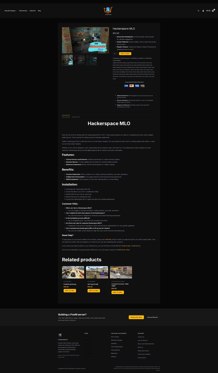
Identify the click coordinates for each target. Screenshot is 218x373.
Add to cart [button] (69, 290)
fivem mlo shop (135, 69)
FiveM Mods (148, 58)
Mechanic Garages (116, 340)
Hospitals (114, 343)
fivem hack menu (128, 65)
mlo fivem (115, 76)
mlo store (145, 76)
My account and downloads (146, 344)
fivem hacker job (147, 65)
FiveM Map (134, 58)
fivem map (151, 67)
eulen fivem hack (132, 62)
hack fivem (140, 74)
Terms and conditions (144, 354)
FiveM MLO (141, 58)
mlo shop (129, 76)
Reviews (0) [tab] (76, 117)
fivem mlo (115, 69)
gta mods (134, 74)
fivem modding (120, 72)
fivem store (143, 72)
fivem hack (119, 65)
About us (140, 347)
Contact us (141, 337)
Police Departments (117, 346)
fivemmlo (115, 74)
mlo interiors (122, 76)
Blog (39, 10)
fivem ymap (150, 72)
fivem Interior (143, 67)
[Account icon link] (203, 10)
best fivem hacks (121, 62)
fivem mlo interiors (124, 69)
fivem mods (128, 72)
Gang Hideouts (115, 350)
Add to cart (125, 53)
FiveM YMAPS (117, 60)
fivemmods (122, 74)
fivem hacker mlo (118, 67)
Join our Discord (152, 317)
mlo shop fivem (137, 76)
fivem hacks (135, 67)
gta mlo (128, 74)
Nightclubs (114, 353)
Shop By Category (10, 10)
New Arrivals (23, 10)
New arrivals (88, 340)
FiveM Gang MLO (125, 58)
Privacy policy (142, 357)
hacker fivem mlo (149, 74)
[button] (16, 10)
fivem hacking (127, 67)
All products (88, 337)
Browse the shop (136, 317)
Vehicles (113, 356)
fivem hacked (138, 65)
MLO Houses (115, 337)
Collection (32, 10)
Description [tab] (66, 117)
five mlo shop (141, 62)
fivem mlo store (144, 69)
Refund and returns (143, 351)
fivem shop (136, 72)
